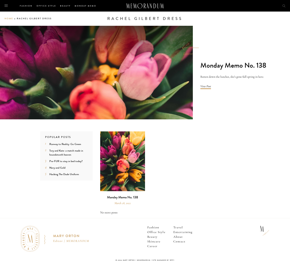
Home (9, 18)
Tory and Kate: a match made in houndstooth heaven (66, 153)
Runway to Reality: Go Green (65, 144)
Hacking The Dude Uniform (64, 174)
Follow (265, 5)
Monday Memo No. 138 (233, 65)
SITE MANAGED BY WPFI (163, 260)
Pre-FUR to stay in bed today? (66, 161)
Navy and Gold (57, 168)
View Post (205, 86)
